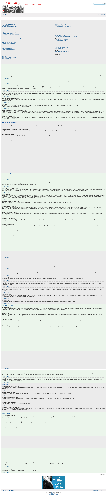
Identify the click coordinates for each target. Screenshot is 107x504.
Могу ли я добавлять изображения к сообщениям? (9, 57)
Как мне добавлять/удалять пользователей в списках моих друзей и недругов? (66, 36)
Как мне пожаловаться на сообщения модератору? (9, 49)
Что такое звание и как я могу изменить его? (8, 37)
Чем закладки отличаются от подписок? (60, 45)
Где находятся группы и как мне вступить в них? (61, 24)
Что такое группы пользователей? (59, 23)
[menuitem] (6, 14)
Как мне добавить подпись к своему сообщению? (9, 43)
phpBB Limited (31, 451)
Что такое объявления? (5, 59)
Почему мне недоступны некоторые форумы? (8, 46)
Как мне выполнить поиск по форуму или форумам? (62, 39)
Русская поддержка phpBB (53, 493)
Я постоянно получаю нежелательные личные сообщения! (63, 31)
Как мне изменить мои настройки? (6, 31)
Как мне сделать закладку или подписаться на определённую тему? (64, 46)
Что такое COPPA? (4, 22)
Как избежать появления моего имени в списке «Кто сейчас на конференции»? (13, 32)
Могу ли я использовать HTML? (6, 55)
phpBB (52, 492)
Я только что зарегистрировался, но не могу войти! (9, 24)
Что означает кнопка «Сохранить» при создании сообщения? (10, 50)
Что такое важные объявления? (6, 58)
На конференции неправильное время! (7, 33)
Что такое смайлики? (5, 56)
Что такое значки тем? (5, 61)
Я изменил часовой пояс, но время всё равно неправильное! (10, 34)
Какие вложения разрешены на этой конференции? (62, 51)
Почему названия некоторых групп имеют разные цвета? (63, 26)
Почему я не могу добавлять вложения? (7, 47)
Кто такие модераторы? (58, 22)
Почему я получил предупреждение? (7, 48)
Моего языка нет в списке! (5, 35)
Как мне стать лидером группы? (59, 25)
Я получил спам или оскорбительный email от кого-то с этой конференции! (65, 32)
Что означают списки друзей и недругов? (60, 35)
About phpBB (93, 451)
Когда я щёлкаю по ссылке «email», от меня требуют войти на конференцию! (12, 38)
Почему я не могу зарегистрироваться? (7, 23)
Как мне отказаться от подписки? (59, 48)
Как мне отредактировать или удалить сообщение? (9, 42)
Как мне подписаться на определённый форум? (61, 47)
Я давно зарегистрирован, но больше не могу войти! (9, 26)
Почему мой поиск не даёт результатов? (60, 40)
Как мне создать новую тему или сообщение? (8, 41)
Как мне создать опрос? (5, 44)
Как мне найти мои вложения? (59, 52)
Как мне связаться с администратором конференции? (62, 57)
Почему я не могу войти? (5, 25)
